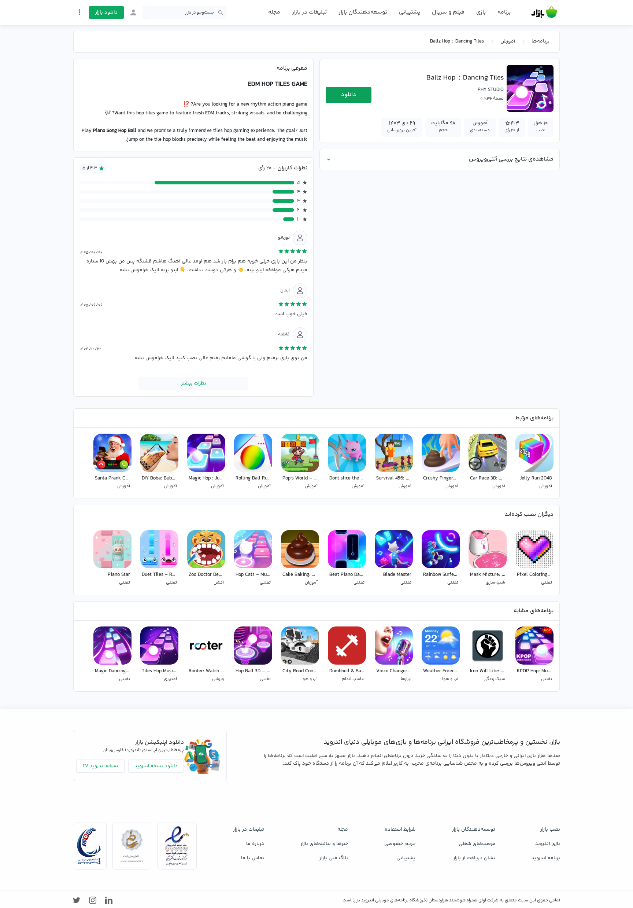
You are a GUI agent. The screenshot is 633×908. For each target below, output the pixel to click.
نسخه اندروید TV (100, 766)
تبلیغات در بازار (309, 12)
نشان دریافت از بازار (474, 858)
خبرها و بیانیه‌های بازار (324, 844)
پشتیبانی (409, 12)
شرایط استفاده (400, 830)
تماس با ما (252, 858)
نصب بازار (550, 830)
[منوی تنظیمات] (79, 12)
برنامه (504, 12)
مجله (274, 12)
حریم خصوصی (399, 844)
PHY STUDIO (491, 90)
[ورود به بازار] (133, 12)
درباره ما (255, 844)
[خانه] (544, 12)
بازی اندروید (547, 844)
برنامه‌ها (540, 41)
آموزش (507, 41)
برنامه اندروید (546, 858)
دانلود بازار (106, 12)
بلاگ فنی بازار (333, 858)
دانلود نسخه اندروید (156, 766)
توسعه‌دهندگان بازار (362, 12)
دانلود (348, 94)
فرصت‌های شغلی (477, 844)
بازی (481, 12)
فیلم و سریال (448, 12)
